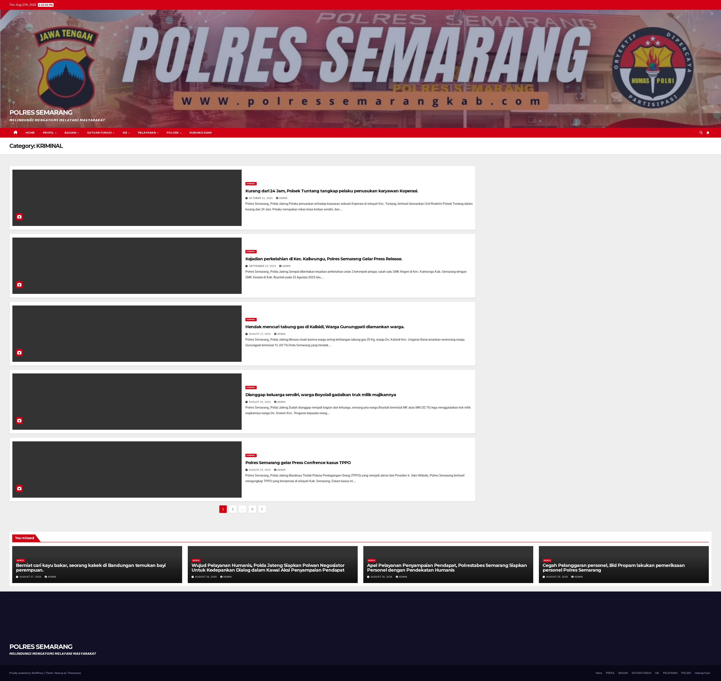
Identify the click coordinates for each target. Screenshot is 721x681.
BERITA (20, 560)
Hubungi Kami (200, 132)
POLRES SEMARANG (40, 112)
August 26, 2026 (206, 577)
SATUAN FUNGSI (100, 132)
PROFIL (49, 132)
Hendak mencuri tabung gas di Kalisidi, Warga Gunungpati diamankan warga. (324, 326)
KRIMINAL (251, 184)
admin (283, 198)
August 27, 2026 (31, 577)
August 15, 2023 (260, 470)
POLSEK (173, 132)
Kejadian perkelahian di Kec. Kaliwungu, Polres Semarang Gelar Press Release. (323, 258)
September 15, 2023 (263, 266)
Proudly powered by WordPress (26, 673)
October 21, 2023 (261, 198)
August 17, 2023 (260, 334)
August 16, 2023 (260, 402)
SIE (125, 132)
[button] (701, 132)
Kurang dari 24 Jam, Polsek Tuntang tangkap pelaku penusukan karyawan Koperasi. (331, 190)
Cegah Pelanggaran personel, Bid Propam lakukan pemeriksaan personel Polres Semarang (614, 568)
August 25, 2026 (557, 577)
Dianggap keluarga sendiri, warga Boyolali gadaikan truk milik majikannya (320, 394)
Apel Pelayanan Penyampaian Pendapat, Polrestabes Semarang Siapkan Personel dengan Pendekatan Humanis (447, 568)
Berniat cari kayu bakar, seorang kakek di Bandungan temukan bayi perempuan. (91, 568)
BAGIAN (71, 132)
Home (30, 132)
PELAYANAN (147, 132)
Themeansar (74, 673)
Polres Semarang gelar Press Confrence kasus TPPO (298, 462)
